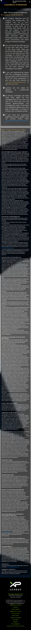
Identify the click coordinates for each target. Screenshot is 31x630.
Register (15, 622)
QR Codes (15, 619)
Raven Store (15, 615)
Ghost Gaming (15, 609)
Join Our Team (15, 613)
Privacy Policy (10, 626)
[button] (29, 2)
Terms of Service (19, 626)
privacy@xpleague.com (7, 531)
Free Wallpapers (15, 624)
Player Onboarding (15, 617)
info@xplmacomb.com (15, 605)
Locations (15, 607)
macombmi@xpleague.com (8, 247)
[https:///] (6, 2)
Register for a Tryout (15, 611)
